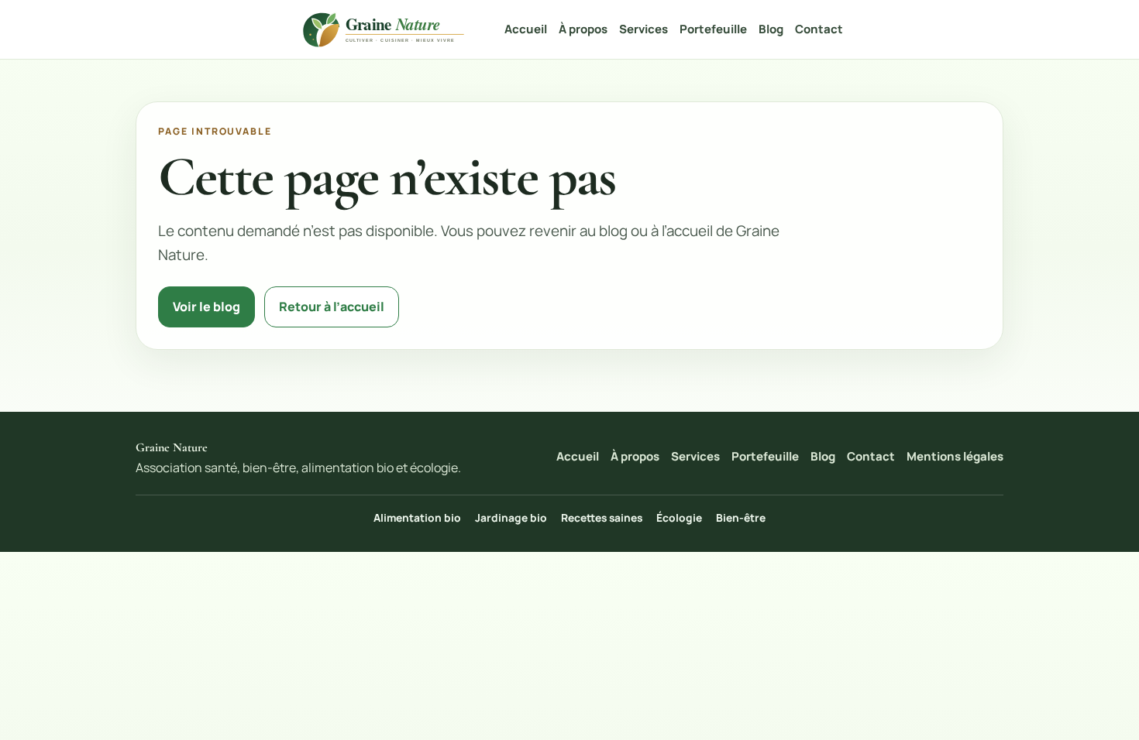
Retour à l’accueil (331, 306)
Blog (771, 29)
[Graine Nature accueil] (386, 29)
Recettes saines (601, 517)
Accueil (525, 29)
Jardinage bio (511, 517)
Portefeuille (713, 29)
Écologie (679, 517)
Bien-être (741, 517)
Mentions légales (955, 456)
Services (643, 29)
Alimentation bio (417, 517)
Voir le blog (206, 306)
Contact (819, 29)
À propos (583, 29)
